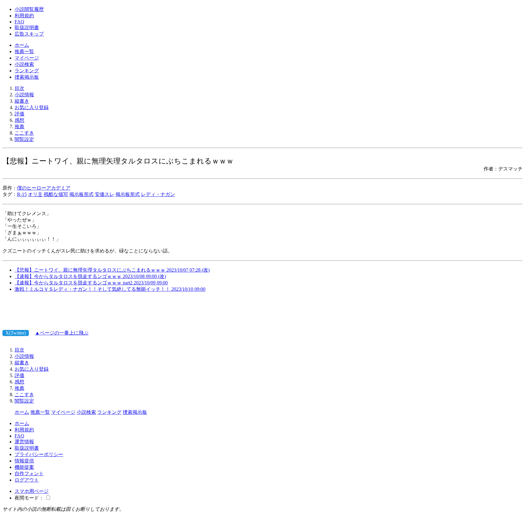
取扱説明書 (27, 27)
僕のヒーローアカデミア (43, 188)
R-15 (22, 194)
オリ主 (35, 194)
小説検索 (24, 64)
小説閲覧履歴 (29, 9)
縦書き (22, 101)
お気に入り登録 (32, 107)
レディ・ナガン (158, 194)
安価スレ (104, 194)
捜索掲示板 (27, 77)
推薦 (19, 126)
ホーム (22, 45)
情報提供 (24, 460)
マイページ (27, 57)
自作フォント (29, 473)
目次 (19, 88)
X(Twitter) (15, 332)
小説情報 (24, 94)
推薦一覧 (24, 51)
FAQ (19, 21)
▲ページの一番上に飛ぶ (61, 332)
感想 (19, 120)
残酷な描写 (56, 194)
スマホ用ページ (32, 491)
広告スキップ (29, 33)
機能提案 (24, 467)
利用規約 (24, 15)
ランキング (27, 70)
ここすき (24, 133)
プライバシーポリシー (39, 454)
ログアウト (27, 479)
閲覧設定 (24, 139)
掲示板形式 (81, 194)
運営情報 (24, 441)
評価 (19, 113)
